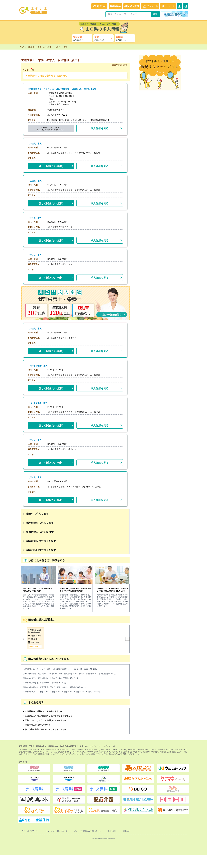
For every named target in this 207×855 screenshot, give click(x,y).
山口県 (57, 47)
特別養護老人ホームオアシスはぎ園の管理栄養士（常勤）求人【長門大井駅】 (62, 89)
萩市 (65, 47)
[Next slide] (127, 639)
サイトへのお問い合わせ (56, 831)
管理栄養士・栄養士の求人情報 (39, 47)
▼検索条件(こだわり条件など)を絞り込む (46, 75)
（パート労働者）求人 (37, 365)
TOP (22, 47)
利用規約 (112, 831)
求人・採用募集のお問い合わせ (88, 831)
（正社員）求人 (35, 143)
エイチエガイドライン (29, 831)
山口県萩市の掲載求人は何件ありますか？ (44, 711)
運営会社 (127, 831)
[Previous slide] (23, 639)
